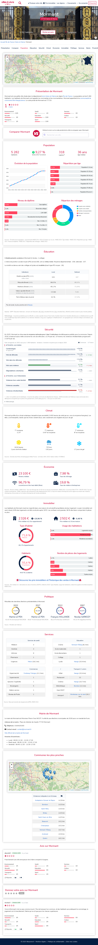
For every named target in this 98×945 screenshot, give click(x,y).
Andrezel (45, 834)
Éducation (33, 48)
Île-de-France (10, 42)
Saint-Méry (45, 809)
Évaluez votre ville (36, 3)
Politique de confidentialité (56, 942)
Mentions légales (41, 942)
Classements (71, 3)
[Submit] (45, 135)
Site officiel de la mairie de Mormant (17, 733)
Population (24, 48)
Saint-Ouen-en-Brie (45, 817)
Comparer (15, 48)
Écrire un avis (48, 32)
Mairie (88, 48)
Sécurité (41, 48)
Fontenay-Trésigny (30, 673)
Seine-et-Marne (20, 42)
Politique (74, 48)
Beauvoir (45, 821)
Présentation (5, 48)
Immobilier (65, 48)
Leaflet (76, 82)
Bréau (45, 813)
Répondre (9, 878)
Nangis (30, 305)
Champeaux (45, 826)
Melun (30, 662)
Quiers (45, 838)
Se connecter (83, 3)
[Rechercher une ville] (20, 3)
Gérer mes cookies (71, 942)
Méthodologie (10, 402)
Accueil (2, 42)
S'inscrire (92, 3)
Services (81, 48)
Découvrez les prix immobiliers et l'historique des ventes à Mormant (48, 580)
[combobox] (66, 135)
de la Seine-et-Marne (49, 96)
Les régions (61, 3)
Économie (56, 48)
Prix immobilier (50, 3)
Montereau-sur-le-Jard (78, 694)
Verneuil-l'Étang (76, 645)
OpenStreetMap (89, 82)
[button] (7, 57)
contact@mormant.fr (24, 729)
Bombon (77, 686)
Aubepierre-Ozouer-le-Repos (45, 800)
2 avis (49, 22)
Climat (48, 48)
